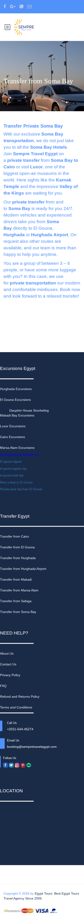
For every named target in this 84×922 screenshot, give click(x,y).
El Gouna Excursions (15, 400)
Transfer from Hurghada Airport (23, 569)
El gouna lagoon (11, 461)
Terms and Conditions (16, 707)
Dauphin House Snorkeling (29, 410)
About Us (7, 653)
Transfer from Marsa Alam (19, 590)
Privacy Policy (10, 675)
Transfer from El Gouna (17, 547)
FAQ (3, 686)
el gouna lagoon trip (13, 468)
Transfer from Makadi (16, 579)
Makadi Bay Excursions (17, 415)
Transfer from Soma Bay (18, 612)
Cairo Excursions (12, 437)
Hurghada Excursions (16, 389)
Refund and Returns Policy (19, 696)
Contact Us (8, 664)
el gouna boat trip (11, 475)
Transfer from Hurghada (18, 558)
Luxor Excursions (12, 426)
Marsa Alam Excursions (17, 448)
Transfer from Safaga (16, 601)
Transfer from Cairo (14, 536)
